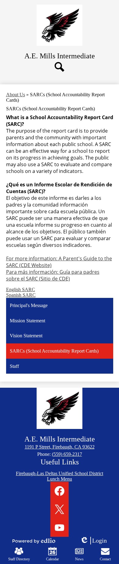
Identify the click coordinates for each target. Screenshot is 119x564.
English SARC (20, 289)
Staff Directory (19, 559)
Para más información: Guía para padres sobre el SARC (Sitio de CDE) (52, 275)
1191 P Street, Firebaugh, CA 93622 (60, 446)
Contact (105, 559)
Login (95, 540)
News (79, 559)
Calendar (52, 559)
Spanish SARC (21, 295)
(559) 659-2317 (67, 454)
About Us (15, 94)
